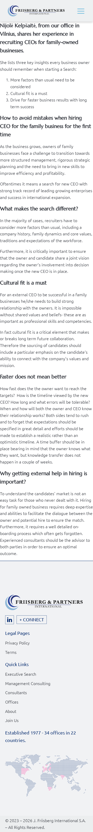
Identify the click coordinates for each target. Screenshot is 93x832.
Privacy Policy (17, 643)
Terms (11, 652)
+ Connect (31, 619)
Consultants (16, 692)
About (10, 711)
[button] (80, 11)
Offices (11, 702)
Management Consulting (27, 683)
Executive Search (20, 674)
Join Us (12, 720)
